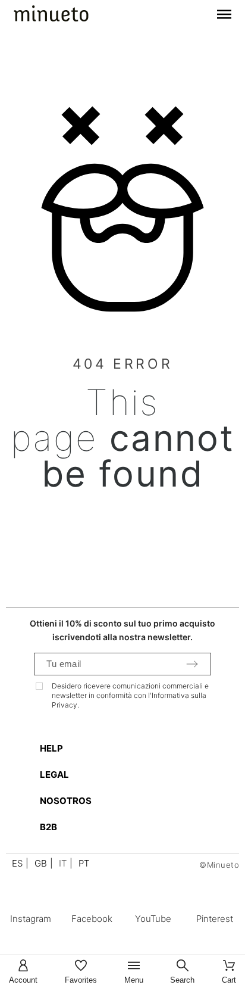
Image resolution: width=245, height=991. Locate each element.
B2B (48, 827)
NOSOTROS (66, 800)
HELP (51, 748)
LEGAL (54, 774)
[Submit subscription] (192, 664)
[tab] (128, 748)
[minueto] (51, 15)
